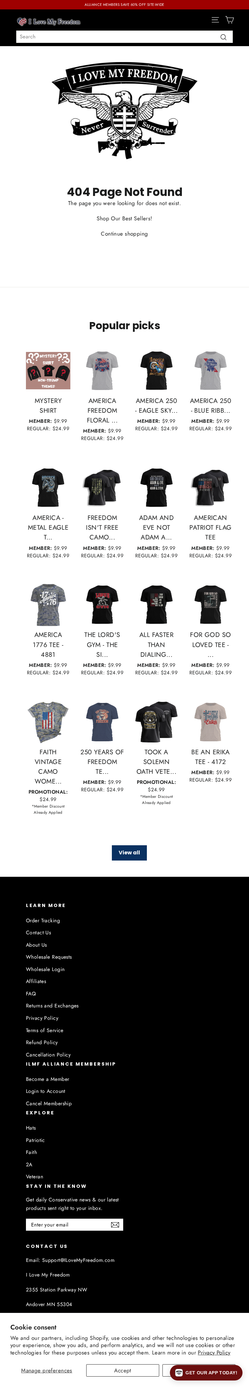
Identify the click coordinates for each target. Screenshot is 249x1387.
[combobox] (124, 37)
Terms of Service (45, 1030)
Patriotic (35, 1140)
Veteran (34, 1176)
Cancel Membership (49, 1103)
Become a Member (47, 1079)
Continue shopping (124, 234)
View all (129, 852)
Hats (31, 1128)
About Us (36, 945)
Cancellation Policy (48, 1054)
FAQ (31, 993)
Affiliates (36, 981)
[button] (206, 1373)
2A (29, 1164)
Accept (122, 1370)
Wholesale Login (45, 969)
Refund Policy (42, 1042)
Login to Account (45, 1091)
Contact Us (38, 932)
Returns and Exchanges (52, 1005)
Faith (31, 1152)
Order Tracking (43, 920)
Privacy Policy (214, 1352)
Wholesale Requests (49, 957)
